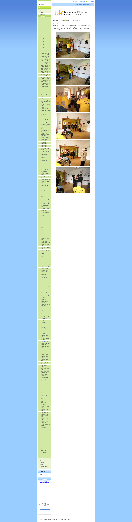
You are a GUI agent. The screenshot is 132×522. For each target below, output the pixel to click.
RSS (88, 1)
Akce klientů (62, 20)
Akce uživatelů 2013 (68, 20)
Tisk (93, 1)
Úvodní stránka (56, 20)
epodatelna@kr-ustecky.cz (45, 509)
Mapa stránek (82, 1)
